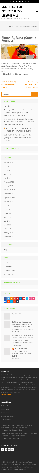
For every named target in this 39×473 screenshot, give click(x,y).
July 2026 (7, 166)
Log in (6, 263)
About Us (5, 406)
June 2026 (7, 170)
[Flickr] (5, 301)
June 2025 (7, 209)
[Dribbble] (30, 298)
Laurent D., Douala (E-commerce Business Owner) (9, 84)
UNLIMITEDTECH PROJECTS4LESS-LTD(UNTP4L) (11, 11)
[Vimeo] (27, 298)
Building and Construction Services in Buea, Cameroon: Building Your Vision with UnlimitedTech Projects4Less (19, 112)
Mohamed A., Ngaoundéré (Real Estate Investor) (31, 84)
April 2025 (7, 217)
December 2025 (9, 190)
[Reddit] (8, 301)
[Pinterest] (17, 298)
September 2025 (10, 197)
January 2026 (8, 186)
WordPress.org (9, 274)
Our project (6, 409)
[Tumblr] (17, 301)
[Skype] (11, 301)
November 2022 (9, 236)
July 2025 (7, 205)
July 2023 (7, 221)
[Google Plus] (14, 298)
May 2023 (7, 229)
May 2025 (7, 213)
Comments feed (9, 270)
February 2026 (9, 182)
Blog (5, 250)
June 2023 (7, 225)
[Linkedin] (20, 298)
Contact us (5, 413)
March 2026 (8, 178)
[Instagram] (11, 298)
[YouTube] (23, 298)
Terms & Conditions (8, 416)
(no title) (7, 106)
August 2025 (8, 201)
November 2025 (9, 194)
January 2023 (8, 233)
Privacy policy (6, 420)
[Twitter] (8, 298)
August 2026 (8, 162)
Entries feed (8, 267)
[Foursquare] (33, 298)
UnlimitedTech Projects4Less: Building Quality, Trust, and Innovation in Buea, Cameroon (18, 137)
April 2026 (7, 174)
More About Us (6, 395)
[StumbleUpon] (14, 301)
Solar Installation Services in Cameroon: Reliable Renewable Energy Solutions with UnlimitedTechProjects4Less (19, 121)
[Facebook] (5, 298)
